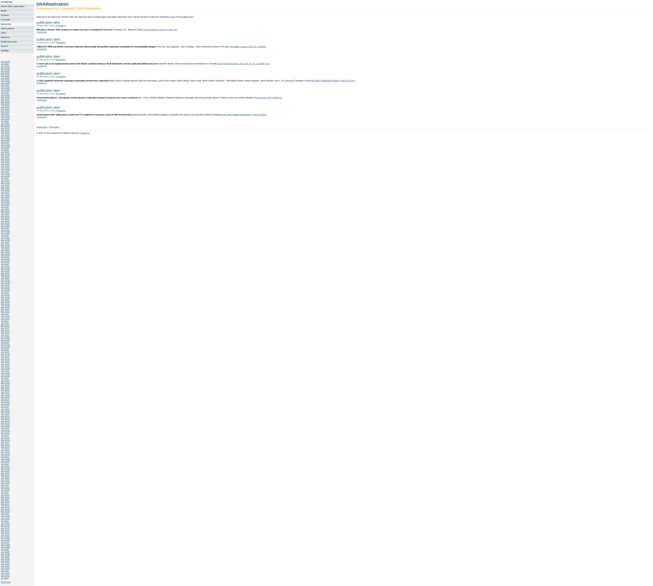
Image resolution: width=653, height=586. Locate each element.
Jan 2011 (5, 507)
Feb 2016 (5, 361)
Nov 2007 (5, 568)
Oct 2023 (5, 142)
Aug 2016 (5, 347)
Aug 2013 (5, 433)
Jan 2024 (5, 135)
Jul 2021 (5, 207)
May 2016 (5, 354)
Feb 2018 (5, 304)
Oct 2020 (5, 228)
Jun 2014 (5, 409)
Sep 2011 (5, 488)
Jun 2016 (5, 352)
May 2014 (5, 411)
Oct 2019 (5, 257)
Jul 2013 (5, 435)
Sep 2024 (5, 116)
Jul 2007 (5, 578)
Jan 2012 (5, 478)
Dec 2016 (5, 338)
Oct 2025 (5, 85)
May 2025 (5, 97)
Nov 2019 (5, 254)
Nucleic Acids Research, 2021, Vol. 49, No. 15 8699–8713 (243, 64)
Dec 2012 (5, 452)
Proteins (5, 15)
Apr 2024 (5, 128)
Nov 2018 (5, 283)
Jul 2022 (5, 178)
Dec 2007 (5, 566)
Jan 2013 (5, 449)
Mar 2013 (5, 445)
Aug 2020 (5, 233)
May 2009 (5, 554)
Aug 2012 (5, 461)
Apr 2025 (5, 100)
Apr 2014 (5, 414)
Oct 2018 (5, 285)
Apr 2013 (5, 442)
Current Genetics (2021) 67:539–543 (160, 30)
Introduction (6, 2)
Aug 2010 (5, 518)
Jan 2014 (5, 421)
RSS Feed (5, 582)
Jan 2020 (5, 250)
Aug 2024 (5, 119)
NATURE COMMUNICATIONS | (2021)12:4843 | (245, 115)
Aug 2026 (5, 62)
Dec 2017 (5, 309)
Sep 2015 (5, 373)
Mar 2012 (5, 473)
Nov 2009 (5, 540)
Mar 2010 (5, 530)
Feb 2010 (5, 533)
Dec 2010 (5, 509)
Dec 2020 (5, 223)
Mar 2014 (5, 416)
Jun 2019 (5, 266)
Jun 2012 (5, 466)
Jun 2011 (5, 495)
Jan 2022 (5, 192)
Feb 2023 (5, 161)
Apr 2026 (5, 71)
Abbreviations (7, 28)
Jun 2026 (5, 66)
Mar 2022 (5, 188)
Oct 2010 (5, 514)
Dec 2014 (5, 395)
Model (4, 11)
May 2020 (5, 240)
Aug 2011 (5, 490)
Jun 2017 (5, 323)
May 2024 (5, 126)
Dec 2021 (5, 195)
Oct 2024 (5, 114)
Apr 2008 (5, 557)
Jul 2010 (5, 521)
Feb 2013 (5, 447)
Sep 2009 (5, 545)
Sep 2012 (5, 459)
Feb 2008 (5, 561)
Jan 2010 (5, 535)
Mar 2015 (5, 388)
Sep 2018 (5, 288)
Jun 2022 (5, 181)
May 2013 (5, 440)
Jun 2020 (5, 238)
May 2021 (5, 211)
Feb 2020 (5, 247)
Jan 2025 (5, 107)
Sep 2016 (5, 345)
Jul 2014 (5, 407)
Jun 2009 (5, 552)
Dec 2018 (5, 280)
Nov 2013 (5, 426)
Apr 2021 (5, 214)
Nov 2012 (5, 454)
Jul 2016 (5, 350)
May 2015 (5, 383)
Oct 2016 (5, 342)
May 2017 (5, 326)
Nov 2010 (5, 511)
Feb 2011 (5, 504)
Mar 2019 (5, 273)
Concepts (5, 20)
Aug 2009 (5, 547)
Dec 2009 (5, 538)
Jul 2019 (5, 264)
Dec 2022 (5, 166)
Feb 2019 (5, 276)
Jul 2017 (5, 321)
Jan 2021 (5, 221)
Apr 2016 (5, 357)
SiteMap (5, 50)
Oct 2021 (5, 200)
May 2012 (5, 469)
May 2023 (5, 154)
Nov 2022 (5, 169)
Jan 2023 (5, 164)
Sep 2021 (5, 202)
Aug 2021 (5, 204)
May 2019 (5, 269)
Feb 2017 (5, 333)
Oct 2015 (5, 371)
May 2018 (5, 297)
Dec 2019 (5, 252)
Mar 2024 (5, 131)
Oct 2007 (5, 571)
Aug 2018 (5, 290)
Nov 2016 (5, 340)
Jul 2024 (5, 121)
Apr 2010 (5, 528)
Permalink (60, 25)
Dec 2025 (5, 81)
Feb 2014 (5, 419)
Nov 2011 (5, 483)
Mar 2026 (5, 73)
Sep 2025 (5, 88)
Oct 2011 (5, 485)
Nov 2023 (5, 140)
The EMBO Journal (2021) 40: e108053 (248, 47)
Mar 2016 (5, 359)
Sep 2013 (5, 430)
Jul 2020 (5, 235)
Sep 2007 (5, 573)
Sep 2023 (5, 145)
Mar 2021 (5, 216)
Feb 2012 (5, 476)
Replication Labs (9, 42)
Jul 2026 (5, 64)
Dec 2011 (5, 480)
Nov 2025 (5, 83)
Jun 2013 (5, 438)
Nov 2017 (5, 311)
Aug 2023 (5, 147)
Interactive (6, 24)
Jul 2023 (5, 150)
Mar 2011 (5, 502)
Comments (42, 32)
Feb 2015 (5, 390)
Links (3, 33)
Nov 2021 (5, 197)
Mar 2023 (5, 159)
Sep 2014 (5, 402)
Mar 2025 (5, 102)
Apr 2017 (5, 328)
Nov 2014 (5, 397)
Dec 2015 (5, 366)
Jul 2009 (5, 549)
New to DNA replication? (12, 6)
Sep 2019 (5, 259)
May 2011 (5, 497)
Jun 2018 (5, 295)
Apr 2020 (5, 242)
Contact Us (85, 133)
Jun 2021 (5, 209)
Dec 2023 (5, 138)
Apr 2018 (5, 300)
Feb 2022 (5, 190)
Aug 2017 (5, 319)
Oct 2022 (5, 171)
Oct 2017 (5, 314)
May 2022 (5, 183)
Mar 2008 (5, 559)
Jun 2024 (5, 123)
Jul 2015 (5, 378)
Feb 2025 (5, 104)
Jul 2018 (5, 292)
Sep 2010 (5, 516)
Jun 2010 (5, 523)
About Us (5, 37)
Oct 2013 (5, 428)
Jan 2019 (5, 278)
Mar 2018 (5, 302)
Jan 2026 (5, 78)
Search (4, 46)
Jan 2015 (5, 392)
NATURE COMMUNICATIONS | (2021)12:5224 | (333, 81)
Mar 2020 (5, 245)
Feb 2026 (5, 76)
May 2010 (5, 526)
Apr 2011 (5, 499)
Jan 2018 (5, 307)
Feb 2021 (5, 219)
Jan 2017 (5, 335)
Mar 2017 (5, 330)
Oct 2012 (5, 457)
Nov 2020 (5, 226)
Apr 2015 (5, 385)
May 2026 (5, 69)
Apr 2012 (5, 471)
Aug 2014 (5, 404)
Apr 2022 (5, 185)
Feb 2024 (5, 133)
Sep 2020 (5, 231)
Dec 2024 (5, 109)
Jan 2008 (5, 564)
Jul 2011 (5, 492)
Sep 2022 (5, 173)
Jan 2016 (5, 364)
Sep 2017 (5, 316)
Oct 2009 (5, 542)
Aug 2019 (5, 261)
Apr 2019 (5, 271)
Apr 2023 (5, 157)
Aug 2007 (5, 576)
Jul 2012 (5, 464)
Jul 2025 (5, 92)
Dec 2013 (5, 423)
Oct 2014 (5, 399)
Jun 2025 (5, 95)
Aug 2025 (5, 90)
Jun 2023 (5, 152)
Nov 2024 (5, 112)
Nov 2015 (5, 369)
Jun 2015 (5, 380)
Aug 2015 (5, 376)
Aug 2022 (5, 176)
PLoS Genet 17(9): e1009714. (268, 98)
